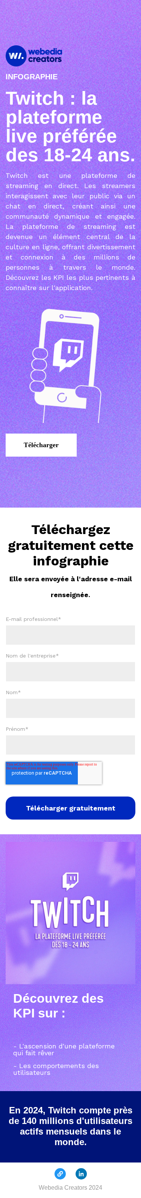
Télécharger (41, 445)
